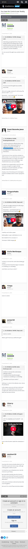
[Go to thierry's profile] (4, 404)
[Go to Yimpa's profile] (4, 71)
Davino (18, 81)
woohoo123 (11, 454)
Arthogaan (19, 414)
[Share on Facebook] (2, 537)
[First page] (2, 20)
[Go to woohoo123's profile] (4, 455)
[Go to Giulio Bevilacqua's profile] (4, 253)
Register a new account (14, 517)
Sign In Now (14, 526)
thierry (10, 403)
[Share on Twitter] (4, 537)
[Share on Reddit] (7, 537)
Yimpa (9, 70)
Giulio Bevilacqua (14, 251)
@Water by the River (8, 148)
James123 (11, 320)
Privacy (16, 542)
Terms (11, 542)
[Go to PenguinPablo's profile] (4, 193)
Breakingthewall (7, 140)
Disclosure (22, 542)
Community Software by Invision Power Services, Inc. (14, 546)
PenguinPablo (13, 192)
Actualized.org (5, 542)
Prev (5, 20)
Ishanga (19, 37)
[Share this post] (24, 33)
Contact (14, 543)
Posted (7, 33)
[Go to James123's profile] (4, 321)
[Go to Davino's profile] (4, 25)
